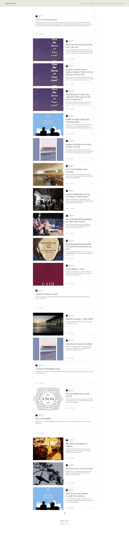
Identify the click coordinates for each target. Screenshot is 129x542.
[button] (94, 9)
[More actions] (93, 16)
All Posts (35, 9)
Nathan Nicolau (10, 3)
